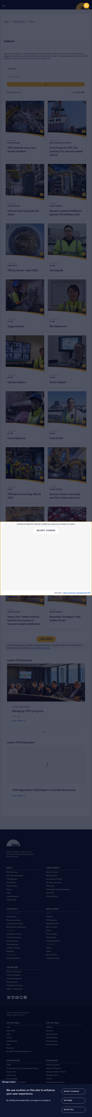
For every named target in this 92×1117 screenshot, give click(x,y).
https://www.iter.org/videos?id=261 (77, 593)
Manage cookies (8, 1082)
